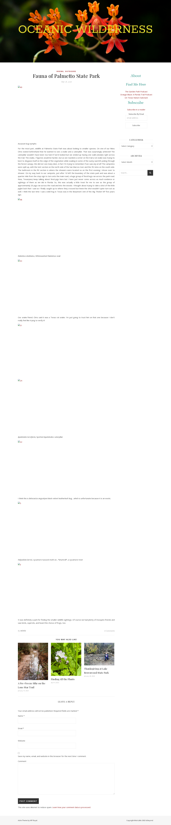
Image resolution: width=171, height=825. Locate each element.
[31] (66, 350)
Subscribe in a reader (136, 109)
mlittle (23, 631)
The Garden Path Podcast (136, 91)
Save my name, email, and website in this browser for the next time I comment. (52, 756)
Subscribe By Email (136, 114)
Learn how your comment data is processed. (71, 807)
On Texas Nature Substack (136, 97)
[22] (66, 467)
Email (21, 728)
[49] (66, 112)
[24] (66, 405)
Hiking (60, 71)
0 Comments (109, 631)
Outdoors (70, 71)
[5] (66, 528)
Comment (22, 761)
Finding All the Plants (62, 679)
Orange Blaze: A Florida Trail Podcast (136, 94)
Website (21, 740)
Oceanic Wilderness (85, 29)
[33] (66, 286)
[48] (66, 224)
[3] (66, 589)
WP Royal (33, 820)
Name (21, 716)
